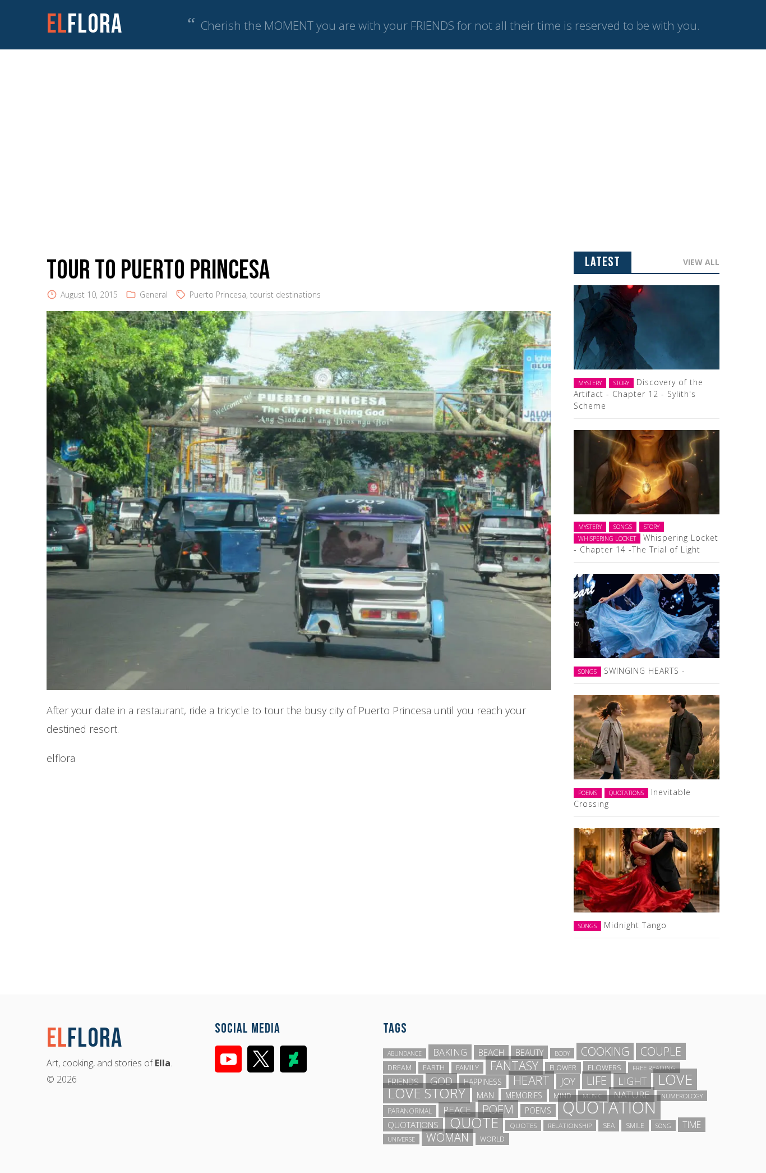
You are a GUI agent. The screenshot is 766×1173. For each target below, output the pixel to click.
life (597, 1080)
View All (701, 262)
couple (660, 1051)
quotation (609, 1107)
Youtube (228, 1059)
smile (635, 1125)
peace (457, 1109)
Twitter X (260, 1059)
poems (538, 1110)
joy (568, 1081)
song (663, 1125)
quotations (413, 1124)
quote (474, 1122)
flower (563, 1067)
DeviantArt (293, 1059)
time (691, 1125)
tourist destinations (285, 294)
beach (491, 1052)
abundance (404, 1053)
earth (434, 1067)
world (492, 1139)
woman (447, 1137)
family (467, 1067)
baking (450, 1052)
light (632, 1081)
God (441, 1081)
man (485, 1095)
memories (523, 1095)
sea (609, 1125)
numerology (682, 1096)
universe (401, 1139)
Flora (84, 24)
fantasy (514, 1065)
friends (403, 1081)
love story (426, 1093)
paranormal (409, 1111)
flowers (604, 1067)
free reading (654, 1068)
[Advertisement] (383, 133)
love (675, 1079)
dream (399, 1067)
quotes (523, 1125)
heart (531, 1080)
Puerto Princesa (218, 294)
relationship (570, 1125)
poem (498, 1109)
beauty (529, 1052)
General (154, 294)
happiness (483, 1081)
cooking (605, 1051)
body (562, 1053)
